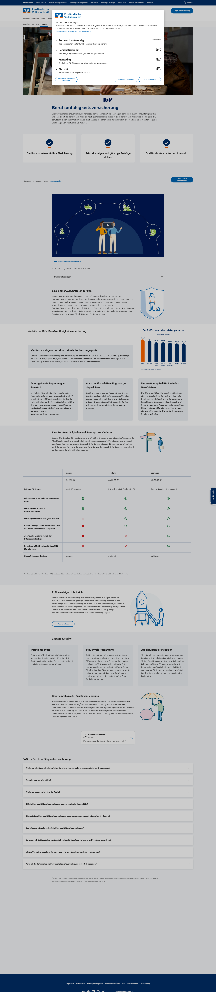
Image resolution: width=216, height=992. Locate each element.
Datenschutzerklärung (65, 31)
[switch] (158, 49)
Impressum (84, 31)
